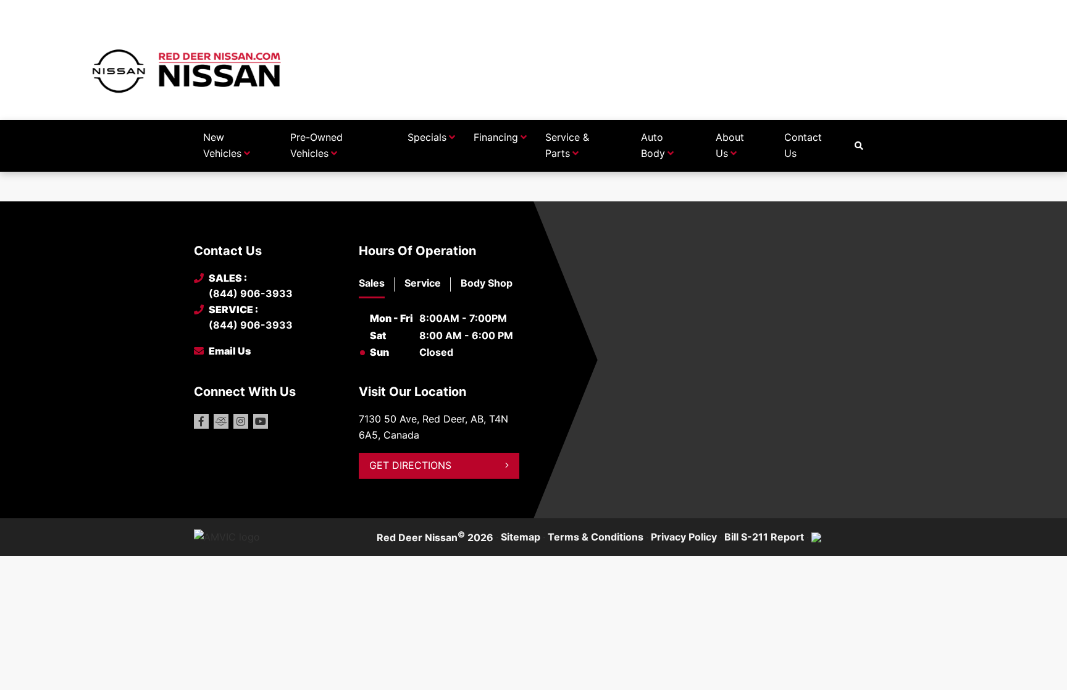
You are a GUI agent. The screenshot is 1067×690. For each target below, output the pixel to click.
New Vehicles (222, 145)
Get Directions (410, 465)
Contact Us (803, 145)
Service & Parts (567, 145)
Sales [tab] (372, 283)
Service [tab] (422, 283)
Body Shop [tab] (487, 283)
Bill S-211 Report (764, 537)
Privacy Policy (684, 537)
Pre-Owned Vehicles (316, 145)
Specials (427, 137)
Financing (496, 137)
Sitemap (520, 537)
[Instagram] (240, 421)
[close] (860, 10)
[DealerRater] (221, 421)
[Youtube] (260, 421)
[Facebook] (201, 421)
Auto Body (653, 145)
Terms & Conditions (595, 537)
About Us (730, 145)
